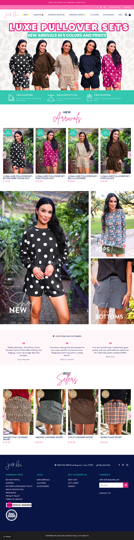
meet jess (72, 480)
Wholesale (11, 493)
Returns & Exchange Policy (19, 486)
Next (130, 155)
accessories (108, 15)
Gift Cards (73, 483)
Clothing (94, 15)
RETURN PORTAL (13, 480)
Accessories (43, 486)
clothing (41, 483)
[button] (126, 15)
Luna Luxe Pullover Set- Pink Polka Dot (50, 177)
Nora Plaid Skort (111, 437)
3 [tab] (69, 87)
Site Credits (83, 536)
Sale (120, 15)
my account (114, 7)
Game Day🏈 (39, 15)
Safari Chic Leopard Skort (15, 438)
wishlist (127, 7)
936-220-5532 (104, 465)
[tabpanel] (67, 55)
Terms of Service (14, 499)
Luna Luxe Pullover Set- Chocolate (115, 177)
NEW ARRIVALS (43, 480)
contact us (105, 493)
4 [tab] (72, 87)
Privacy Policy (13, 496)
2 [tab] (65, 87)
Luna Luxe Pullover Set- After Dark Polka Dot (18, 177)
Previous (4, 155)
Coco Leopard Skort (80, 437)
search (71, 486)
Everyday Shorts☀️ (77, 15)
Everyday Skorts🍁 (56, 15)
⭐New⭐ (25, 15)
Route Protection (15, 489)
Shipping (10, 483)
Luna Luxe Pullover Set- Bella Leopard (83, 177)
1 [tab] (62, 87)
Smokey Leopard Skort (49, 437)
